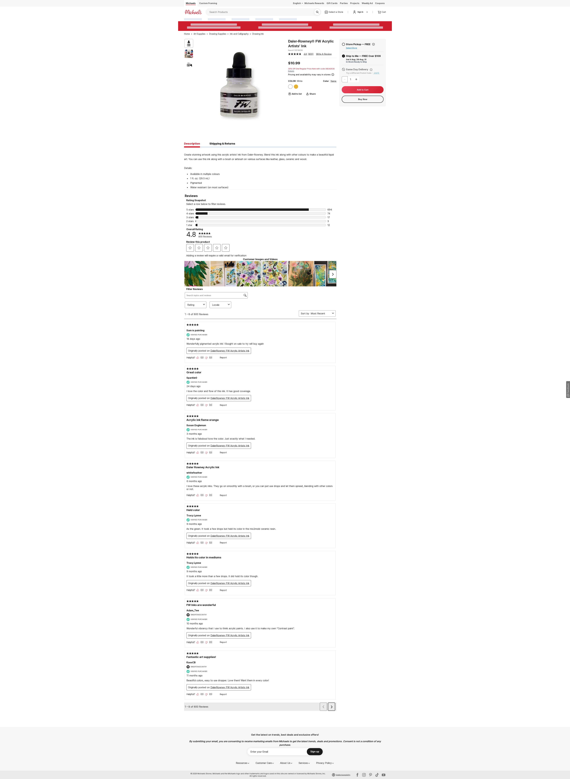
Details (291, 71)
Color (326, 81)
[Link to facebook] (357, 774)
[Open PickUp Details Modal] (373, 44)
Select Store (351, 48)
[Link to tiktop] (377, 774)
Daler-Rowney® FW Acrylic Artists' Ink (311, 43)
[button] (312, 74)
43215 (376, 73)
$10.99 (294, 63)
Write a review (324, 54)
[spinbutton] (350, 79)
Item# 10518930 (295, 50)
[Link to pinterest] (370, 774)
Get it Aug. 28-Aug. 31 (356, 59)
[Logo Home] (193, 12)
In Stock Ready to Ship (356, 62)
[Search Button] (317, 12)
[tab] (192, 144)
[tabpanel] (260, 169)
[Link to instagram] (364, 774)
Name (333, 81)
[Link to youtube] (383, 774)
